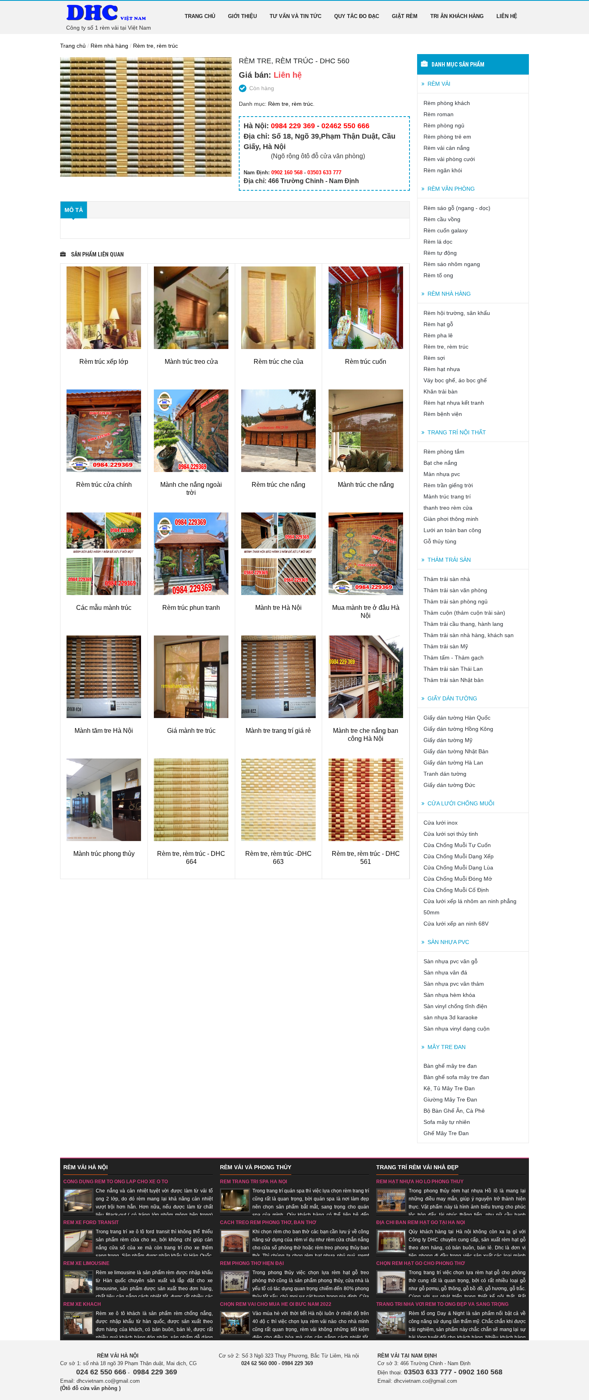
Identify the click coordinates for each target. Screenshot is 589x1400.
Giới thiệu (242, 16)
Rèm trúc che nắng (278, 484)
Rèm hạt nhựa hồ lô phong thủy (420, 1181)
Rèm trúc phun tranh (191, 607)
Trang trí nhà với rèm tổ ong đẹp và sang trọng (442, 1304)
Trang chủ (200, 16)
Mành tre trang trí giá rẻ (278, 730)
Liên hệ (506, 16)
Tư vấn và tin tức (295, 16)
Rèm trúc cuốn (365, 361)
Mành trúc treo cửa (191, 361)
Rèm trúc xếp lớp (103, 361)
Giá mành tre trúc (191, 730)
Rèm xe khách (82, 1304)
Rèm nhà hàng (109, 45)
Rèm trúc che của (278, 361)
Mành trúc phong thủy (104, 853)
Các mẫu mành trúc (103, 607)
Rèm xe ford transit (91, 1222)
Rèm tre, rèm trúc (155, 45)
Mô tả (74, 210)
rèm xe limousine (86, 1263)
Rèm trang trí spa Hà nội (253, 1181)
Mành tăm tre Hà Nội (104, 730)
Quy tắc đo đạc (356, 16)
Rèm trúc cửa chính (104, 484)
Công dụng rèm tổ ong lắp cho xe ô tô (115, 1181)
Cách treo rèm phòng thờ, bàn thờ (268, 1222)
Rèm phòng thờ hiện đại (252, 1263)
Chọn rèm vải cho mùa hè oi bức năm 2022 (275, 1304)
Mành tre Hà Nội (278, 607)
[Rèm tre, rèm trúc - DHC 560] (146, 116)
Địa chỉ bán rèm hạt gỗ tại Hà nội (420, 1222)
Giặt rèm (405, 16)
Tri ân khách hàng (457, 16)
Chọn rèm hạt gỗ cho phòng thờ (420, 1263)
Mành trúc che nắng (366, 484)
